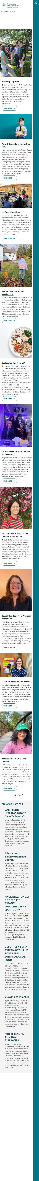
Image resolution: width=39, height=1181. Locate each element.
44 (19, 795)
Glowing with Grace (17, 996)
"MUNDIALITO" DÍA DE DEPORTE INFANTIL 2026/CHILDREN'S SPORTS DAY (17, 903)
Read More (7, 108)
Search (5, 11)
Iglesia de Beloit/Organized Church (15, 856)
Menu (14, 11)
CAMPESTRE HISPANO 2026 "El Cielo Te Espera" (16, 813)
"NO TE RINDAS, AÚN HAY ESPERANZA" (14, 1037)
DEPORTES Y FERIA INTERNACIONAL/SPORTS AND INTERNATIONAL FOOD (16, 953)
